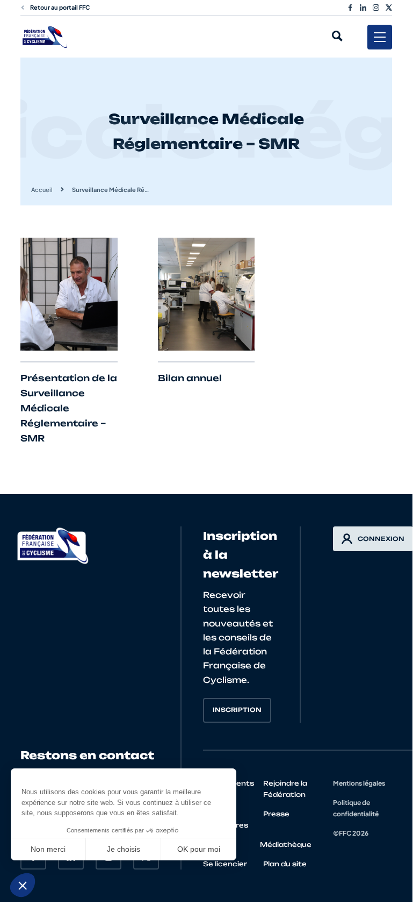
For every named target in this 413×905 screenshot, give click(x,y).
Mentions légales (359, 783)
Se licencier (225, 864)
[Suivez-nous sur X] (389, 7)
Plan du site (285, 864)
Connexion (381, 539)
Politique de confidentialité (356, 808)
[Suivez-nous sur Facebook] (350, 7)
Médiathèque (285, 844)
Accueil (42, 189)
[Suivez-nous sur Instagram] (376, 7)
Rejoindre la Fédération (285, 789)
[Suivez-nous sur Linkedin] (363, 7)
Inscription (237, 710)
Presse (276, 814)
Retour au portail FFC (60, 7)
